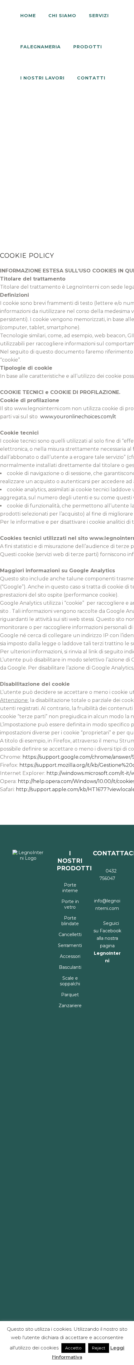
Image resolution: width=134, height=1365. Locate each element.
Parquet (70, 994)
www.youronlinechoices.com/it (77, 417)
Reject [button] (98, 1347)
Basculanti (70, 967)
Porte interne (70, 887)
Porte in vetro (70, 904)
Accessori (70, 956)
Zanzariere (70, 1005)
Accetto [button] (73, 1347)
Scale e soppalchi (70, 981)
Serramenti (70, 945)
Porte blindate (70, 920)
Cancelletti (70, 934)
